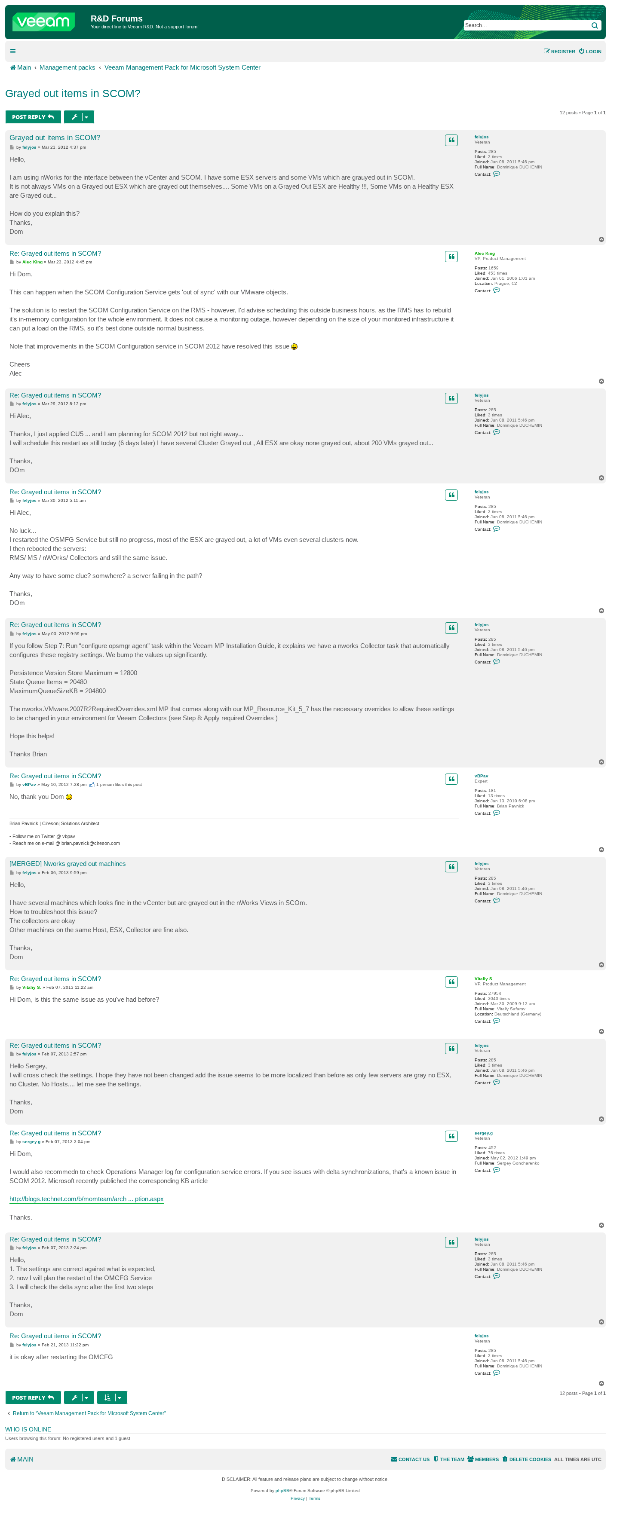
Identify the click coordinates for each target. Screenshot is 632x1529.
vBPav (481, 776)
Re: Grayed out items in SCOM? (55, 253)
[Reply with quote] (451, 140)
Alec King (485, 253)
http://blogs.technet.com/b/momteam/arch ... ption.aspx (86, 1198)
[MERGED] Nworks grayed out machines (67, 863)
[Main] (49, 19)
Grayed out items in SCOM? (73, 93)
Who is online (28, 1429)
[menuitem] (589, 51)
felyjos (482, 137)
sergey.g (484, 1133)
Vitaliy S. (484, 978)
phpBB (282, 1490)
